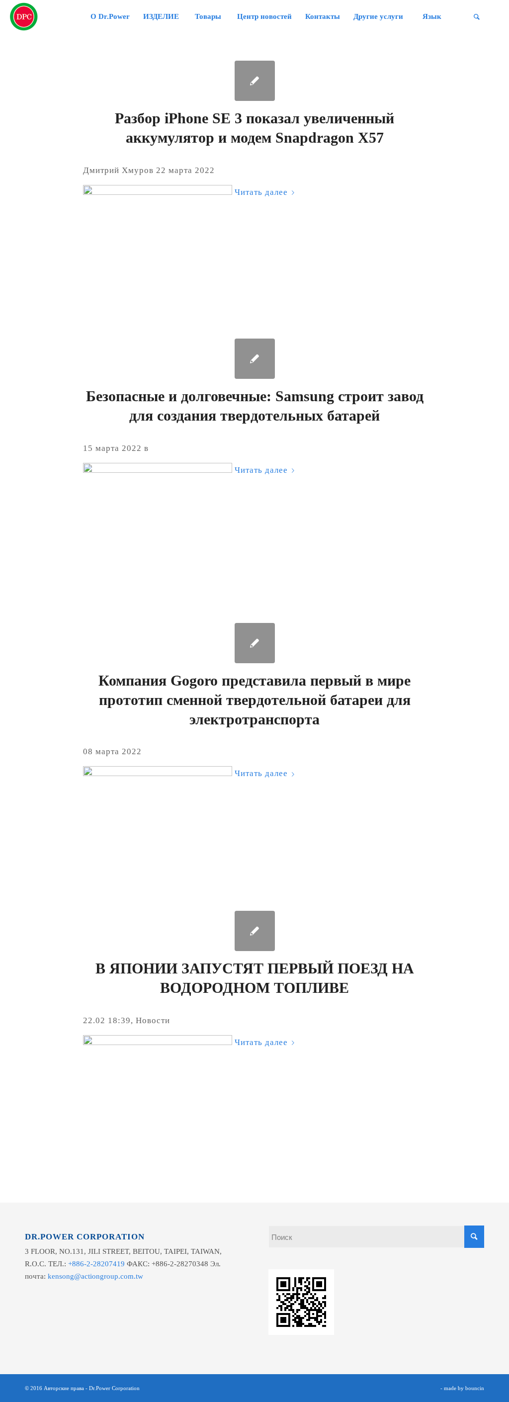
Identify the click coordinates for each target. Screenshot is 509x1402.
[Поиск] (476, 16)
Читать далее (261, 192)
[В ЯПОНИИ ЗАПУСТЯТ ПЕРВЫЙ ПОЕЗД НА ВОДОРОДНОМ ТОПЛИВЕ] (255, 931)
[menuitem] (110, 16)
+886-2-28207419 (96, 1264)
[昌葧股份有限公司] (24, 16)
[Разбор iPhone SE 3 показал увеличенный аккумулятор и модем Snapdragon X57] (255, 81)
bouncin (474, 1388)
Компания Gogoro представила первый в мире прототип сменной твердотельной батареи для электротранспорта (254, 699)
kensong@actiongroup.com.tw (95, 1276)
